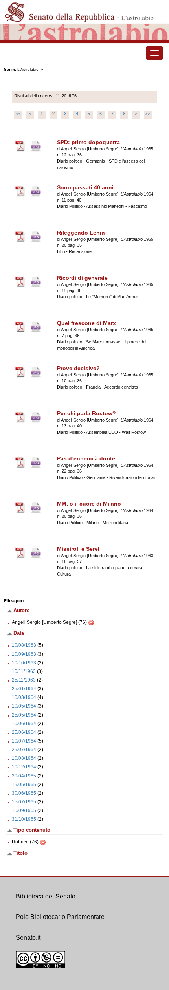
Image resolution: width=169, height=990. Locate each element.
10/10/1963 (24, 663)
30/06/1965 (24, 793)
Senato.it (28, 937)
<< (18, 113)
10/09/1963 (24, 654)
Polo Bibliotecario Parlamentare (60, 916)
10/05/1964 (24, 706)
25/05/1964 (24, 715)
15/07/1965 (24, 802)
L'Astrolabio (28, 69)
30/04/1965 (24, 776)
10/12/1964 (24, 767)
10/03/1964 (24, 697)
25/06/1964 (24, 732)
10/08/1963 (24, 645)
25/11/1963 (24, 680)
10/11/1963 (24, 671)
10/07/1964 (24, 741)
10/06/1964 (24, 723)
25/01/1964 (24, 688)
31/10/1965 (24, 819)
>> (147, 113)
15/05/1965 (24, 784)
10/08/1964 (24, 758)
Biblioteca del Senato (45, 896)
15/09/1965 (24, 810)
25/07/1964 (24, 749)
